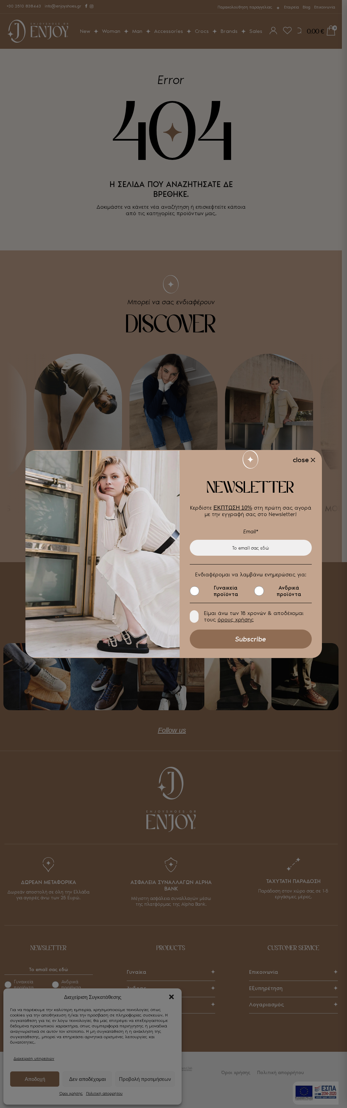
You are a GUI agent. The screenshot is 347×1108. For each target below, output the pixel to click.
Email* (250, 531)
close (301, 460)
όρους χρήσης (236, 619)
